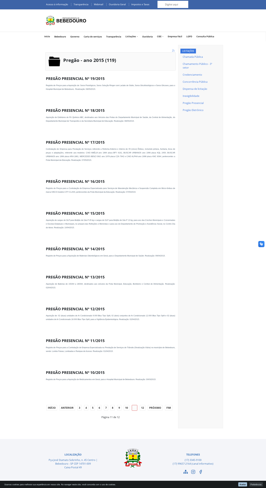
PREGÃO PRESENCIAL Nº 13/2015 (75, 276)
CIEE (159, 36)
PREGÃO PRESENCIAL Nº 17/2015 (75, 142)
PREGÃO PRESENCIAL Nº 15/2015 (75, 213)
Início (47, 36)
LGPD (189, 36)
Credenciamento (192, 74)
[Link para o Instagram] (193, 472)
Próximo (155, 407)
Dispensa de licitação (195, 89)
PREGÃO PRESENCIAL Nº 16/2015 (75, 181)
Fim (168, 407)
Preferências (256, 484)
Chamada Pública (193, 57)
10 (126, 407)
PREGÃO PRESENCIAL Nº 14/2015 (75, 248)
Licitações (130, 36)
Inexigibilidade (191, 96)
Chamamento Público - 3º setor (197, 65)
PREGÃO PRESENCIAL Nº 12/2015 (75, 308)
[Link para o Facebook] (200, 472)
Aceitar (243, 484)
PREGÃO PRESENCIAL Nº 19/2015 (75, 78)
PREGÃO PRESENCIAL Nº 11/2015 (75, 340)
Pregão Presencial (193, 103)
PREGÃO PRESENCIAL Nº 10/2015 (75, 372)
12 (142, 407)
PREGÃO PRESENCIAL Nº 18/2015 (75, 110)
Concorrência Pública (195, 81)
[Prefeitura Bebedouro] (65, 20)
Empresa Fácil (175, 36)
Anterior (67, 407)
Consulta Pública (205, 36)
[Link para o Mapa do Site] (185, 472)
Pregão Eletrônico (193, 110)
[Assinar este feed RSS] (173, 50)
